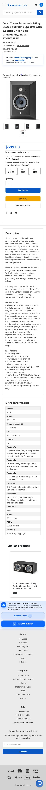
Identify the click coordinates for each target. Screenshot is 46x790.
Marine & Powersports (23, 679)
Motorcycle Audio (23, 686)
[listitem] (26, 574)
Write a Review (23, 45)
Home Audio (23, 675)
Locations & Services (23, 654)
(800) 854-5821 (19, 610)
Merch (23, 698)
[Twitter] (11, 213)
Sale (23, 690)
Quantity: (9, 179)
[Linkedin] (15, 213)
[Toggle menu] (3, 4)
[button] (7, 574)
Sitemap (23, 661)
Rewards (23, 642)
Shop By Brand (23, 694)
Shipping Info (23, 646)
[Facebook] (6, 213)
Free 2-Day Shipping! (23, 58)
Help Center (23, 650)
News (23, 658)
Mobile (23, 683)
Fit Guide (23, 638)
